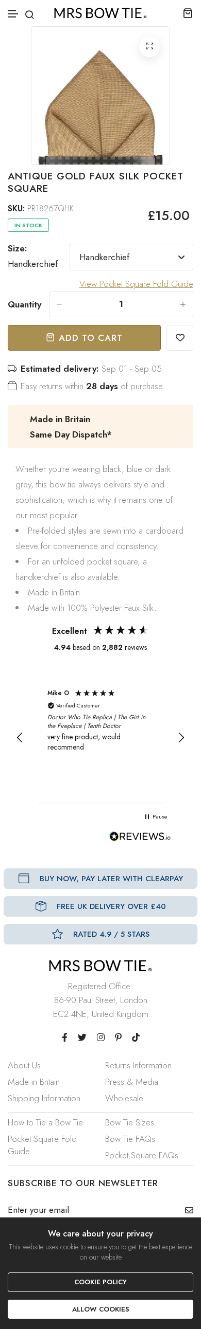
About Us (24, 1065)
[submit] (185, 1210)
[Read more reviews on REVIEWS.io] (140, 839)
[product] (149, 47)
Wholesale (124, 1098)
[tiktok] (136, 1037)
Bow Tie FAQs (130, 1139)
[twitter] (82, 1037)
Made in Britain (34, 1082)
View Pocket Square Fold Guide (136, 284)
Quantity (24, 304)
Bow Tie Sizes (129, 1122)
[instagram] (101, 1037)
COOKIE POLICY (100, 1282)
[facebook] (65, 1037)
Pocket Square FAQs (141, 1155)
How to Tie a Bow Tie (45, 1122)
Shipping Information (44, 1098)
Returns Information (138, 1065)
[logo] (100, 13)
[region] (100, 737)
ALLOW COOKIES (100, 1309)
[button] (13, 14)
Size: (33, 256)
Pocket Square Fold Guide (42, 1145)
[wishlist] (179, 338)
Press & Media (131, 1082)
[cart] (187, 13)
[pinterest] (118, 1037)
